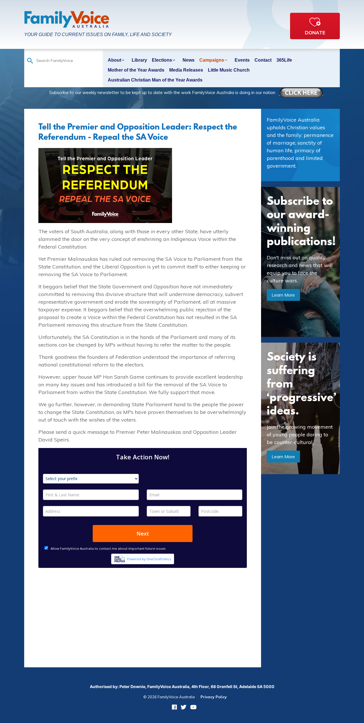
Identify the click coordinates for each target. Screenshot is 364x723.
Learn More (283, 295)
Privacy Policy (213, 697)
